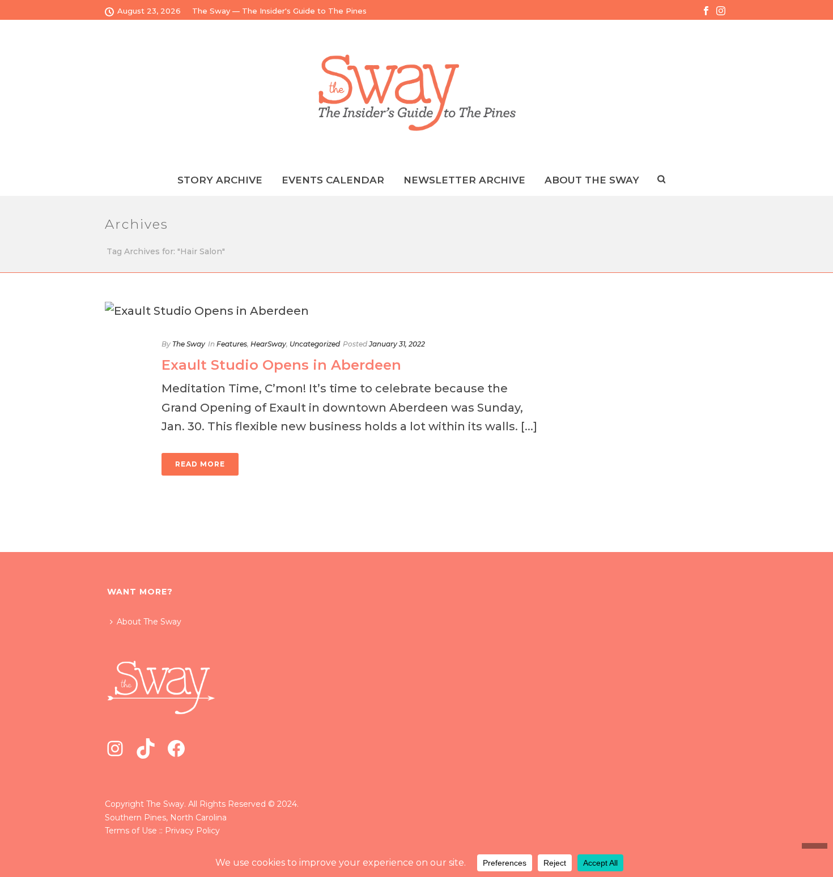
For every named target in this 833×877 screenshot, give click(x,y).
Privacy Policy (192, 830)
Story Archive (219, 180)
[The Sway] (416, 92)
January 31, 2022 (397, 344)
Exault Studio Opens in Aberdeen (281, 365)
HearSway (268, 344)
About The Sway (149, 622)
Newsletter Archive (464, 180)
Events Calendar (333, 180)
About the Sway (592, 180)
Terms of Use (131, 830)
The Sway (188, 344)
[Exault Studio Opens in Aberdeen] (329, 310)
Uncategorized (315, 344)
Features (231, 344)
